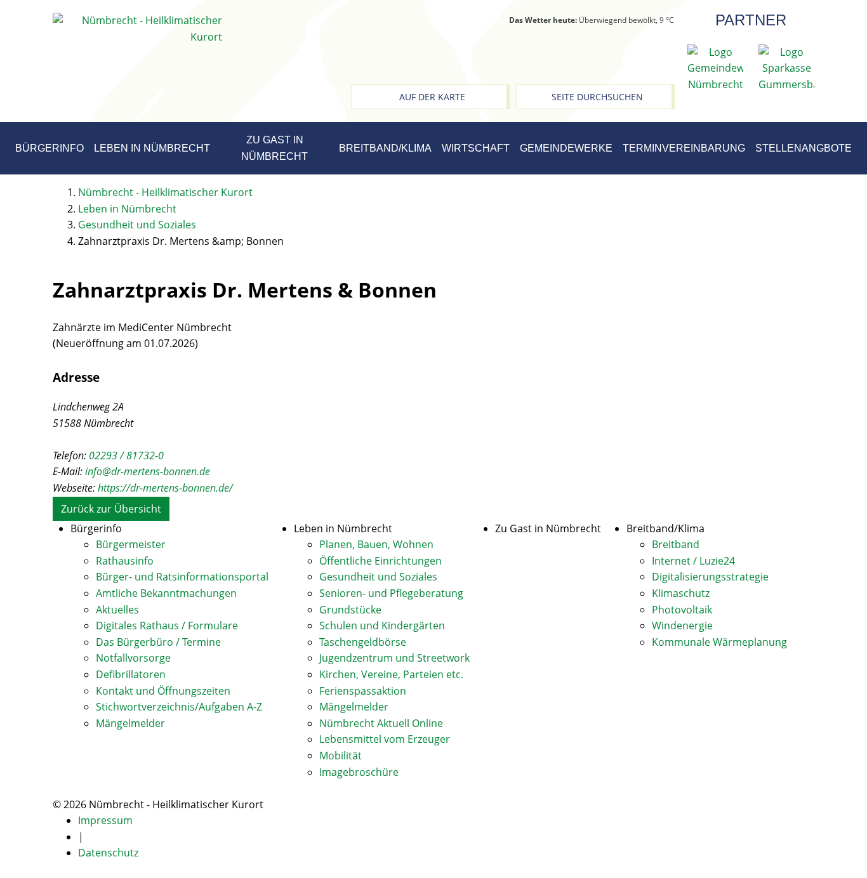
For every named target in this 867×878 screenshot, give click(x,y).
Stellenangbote (803, 148)
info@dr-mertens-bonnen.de (147, 471)
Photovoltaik (682, 610)
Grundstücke (350, 610)
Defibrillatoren (131, 674)
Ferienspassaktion (362, 691)
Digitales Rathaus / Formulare (167, 625)
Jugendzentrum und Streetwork (394, 658)
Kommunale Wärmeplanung (719, 642)
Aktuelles (117, 610)
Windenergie (682, 625)
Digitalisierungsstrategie (710, 577)
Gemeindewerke (566, 148)
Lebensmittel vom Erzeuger (384, 739)
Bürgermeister (131, 544)
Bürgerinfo (49, 148)
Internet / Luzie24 (693, 561)
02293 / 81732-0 (126, 455)
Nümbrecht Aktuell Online (381, 723)
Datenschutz (108, 853)
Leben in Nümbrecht (152, 148)
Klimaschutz (681, 593)
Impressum (105, 820)
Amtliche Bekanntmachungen (166, 593)
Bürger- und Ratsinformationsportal (182, 577)
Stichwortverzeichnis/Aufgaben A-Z (179, 707)
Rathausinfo (125, 561)
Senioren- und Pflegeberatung (391, 593)
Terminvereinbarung (684, 148)
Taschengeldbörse (362, 642)
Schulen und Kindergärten (382, 625)
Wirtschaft (476, 148)
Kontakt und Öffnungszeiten (163, 691)
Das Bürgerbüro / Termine (158, 642)
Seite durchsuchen (597, 97)
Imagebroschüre (359, 772)
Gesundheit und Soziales (378, 577)
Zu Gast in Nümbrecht (274, 148)
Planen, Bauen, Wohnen (376, 544)
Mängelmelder (130, 723)
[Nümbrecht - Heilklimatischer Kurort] (137, 28)
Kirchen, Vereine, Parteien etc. (391, 674)
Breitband (675, 544)
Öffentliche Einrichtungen (380, 561)
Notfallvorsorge (133, 658)
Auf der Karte (432, 97)
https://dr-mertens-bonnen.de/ (165, 488)
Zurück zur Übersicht (111, 509)
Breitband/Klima (385, 148)
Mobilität (340, 756)
